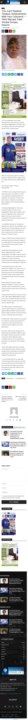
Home (3, 6)
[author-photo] (14, 414)
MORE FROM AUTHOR (19, 427)
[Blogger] (5, 706)
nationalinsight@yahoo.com (14, 693)
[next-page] (5, 461)
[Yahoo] (17, 420)
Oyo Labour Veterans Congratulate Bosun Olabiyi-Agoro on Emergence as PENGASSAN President (17, 435)
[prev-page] (3, 461)
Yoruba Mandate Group (20, 378)
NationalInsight (6, 27)
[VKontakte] (20, 706)
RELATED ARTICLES (7, 427)
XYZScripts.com (22, 719)
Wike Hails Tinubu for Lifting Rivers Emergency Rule (20, 398)
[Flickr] (12, 706)
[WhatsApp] (13, 31)
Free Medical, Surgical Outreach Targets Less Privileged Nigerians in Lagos (16, 599)
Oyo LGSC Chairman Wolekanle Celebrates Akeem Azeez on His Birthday (7, 399)
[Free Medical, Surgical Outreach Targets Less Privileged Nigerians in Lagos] (5, 453)
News (7, 6)
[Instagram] (10, 420)
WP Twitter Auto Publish (8, 719)
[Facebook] (3, 31)
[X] (6, 31)
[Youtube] (20, 420)
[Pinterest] (10, 31)
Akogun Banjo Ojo (9, 378)
